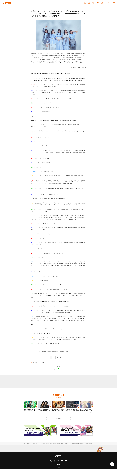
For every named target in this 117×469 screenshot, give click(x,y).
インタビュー (35, 362)
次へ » (66, 357)
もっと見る (58, 418)
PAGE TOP (112, 464)
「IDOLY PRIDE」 (42, 59)
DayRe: (42, 57)
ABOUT (58, 464)
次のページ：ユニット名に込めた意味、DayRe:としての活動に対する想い (53, 351)
